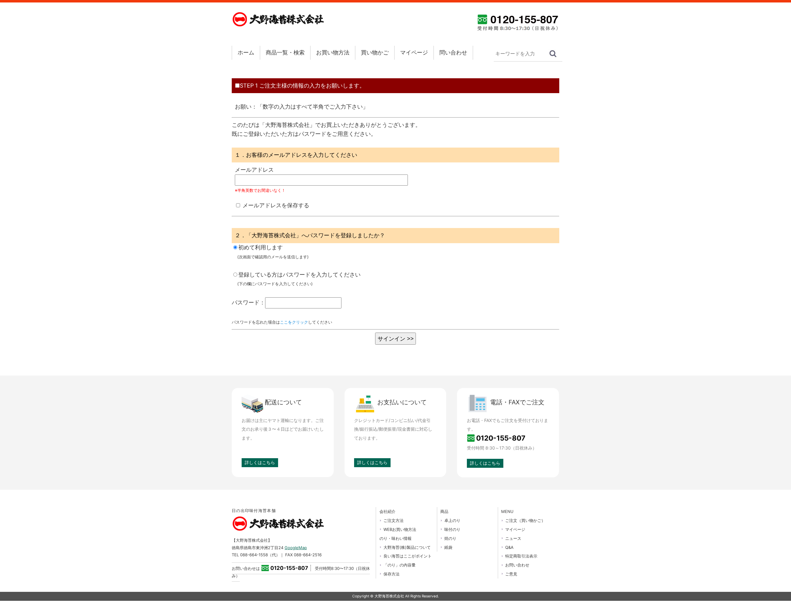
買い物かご (375, 52)
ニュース (513, 538)
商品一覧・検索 (285, 52)
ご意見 (511, 573)
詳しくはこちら (260, 462)
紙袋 (448, 547)
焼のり (450, 538)
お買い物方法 (332, 52)
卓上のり (452, 520)
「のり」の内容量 (399, 564)
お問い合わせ (517, 564)
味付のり (452, 529)
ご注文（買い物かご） (525, 520)
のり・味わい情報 (395, 538)
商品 (444, 511)
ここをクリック (294, 322)
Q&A (509, 547)
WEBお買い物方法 (399, 529)
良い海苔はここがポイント (407, 555)
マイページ (414, 52)
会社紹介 (387, 511)
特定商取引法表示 (521, 555)
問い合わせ (453, 52)
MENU (507, 511)
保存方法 (391, 573)
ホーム (246, 52)
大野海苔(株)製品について (407, 547)
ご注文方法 (393, 520)
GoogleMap (296, 547)
